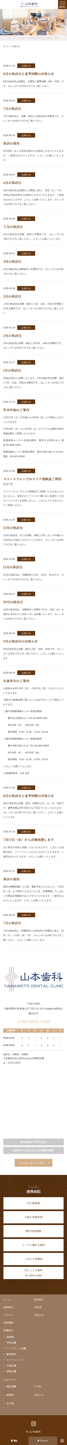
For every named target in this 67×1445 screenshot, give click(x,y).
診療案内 (8, 1330)
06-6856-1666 (33, 1022)
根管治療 (11, 1371)
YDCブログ (9, 1379)
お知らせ (39, 1315)
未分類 (10, 1403)
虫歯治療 (11, 1365)
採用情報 (8, 1322)
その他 (37, 1386)
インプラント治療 (16, 1348)
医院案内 (8, 1307)
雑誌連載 (11, 1386)
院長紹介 (39, 1299)
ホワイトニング (15, 1359)
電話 (15, 1441)
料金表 (37, 1307)
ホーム (7, 1299)
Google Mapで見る (32, 1162)
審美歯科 (11, 1354)
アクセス (44, 1441)
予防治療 (11, 1342)
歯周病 (10, 1337)
